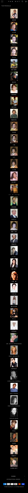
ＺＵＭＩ (14, 256)
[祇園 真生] (14, 225)
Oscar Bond (14, 418)
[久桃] (14, 138)
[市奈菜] (14, 126)
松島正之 (14, 219)
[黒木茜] (14, 76)
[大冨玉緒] (14, 287)
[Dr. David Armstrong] (14, 337)
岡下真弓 (14, 269)
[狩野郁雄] (14, 325)
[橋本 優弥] (14, 63)
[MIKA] (14, 424)
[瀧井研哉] (14, 101)
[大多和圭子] (14, 362)
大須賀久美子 (14, 468)
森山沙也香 (14, 306)
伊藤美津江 (14, 120)
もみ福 (14, 169)
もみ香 (14, 32)
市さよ (14, 318)
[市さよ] (14, 312)
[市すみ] (14, 51)
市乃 (14, 157)
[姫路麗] (14, 13)
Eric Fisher (14, 393)
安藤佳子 (14, 455)
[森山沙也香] (14, 300)
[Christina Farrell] (14, 375)
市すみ (14, 57)
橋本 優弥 (14, 69)
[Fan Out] (14, 1)
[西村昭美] (14, 88)
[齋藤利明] (14, 238)
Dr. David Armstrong (14, 343)
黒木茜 (14, 82)
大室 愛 (14, 281)
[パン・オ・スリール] (14, 188)
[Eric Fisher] (14, 387)
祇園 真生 (14, 231)
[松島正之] (14, 213)
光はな (14, 44)
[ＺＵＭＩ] (14, 250)
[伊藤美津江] (14, 113)
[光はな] (14, 38)
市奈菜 (14, 132)
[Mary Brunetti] (14, 350)
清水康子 (14, 182)
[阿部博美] (14, 200)
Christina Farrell (14, 381)
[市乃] (14, 151)
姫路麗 (14, 20)
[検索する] (23, 1)
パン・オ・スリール (14, 194)
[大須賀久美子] (14, 462)
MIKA (14, 431)
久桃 (14, 144)
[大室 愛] (14, 275)
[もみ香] (14, 26)
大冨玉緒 (14, 294)
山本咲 (14, 443)
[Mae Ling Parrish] (14, 399)
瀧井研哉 (14, 107)
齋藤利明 (14, 244)
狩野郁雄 (14, 331)
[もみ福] (14, 163)
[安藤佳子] (14, 449)
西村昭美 (14, 94)
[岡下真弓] (14, 262)
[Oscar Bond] (14, 412)
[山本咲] (14, 437)
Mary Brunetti (14, 356)
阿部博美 (14, 207)
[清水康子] (14, 176)
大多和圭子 (14, 368)
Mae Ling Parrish (14, 406)
